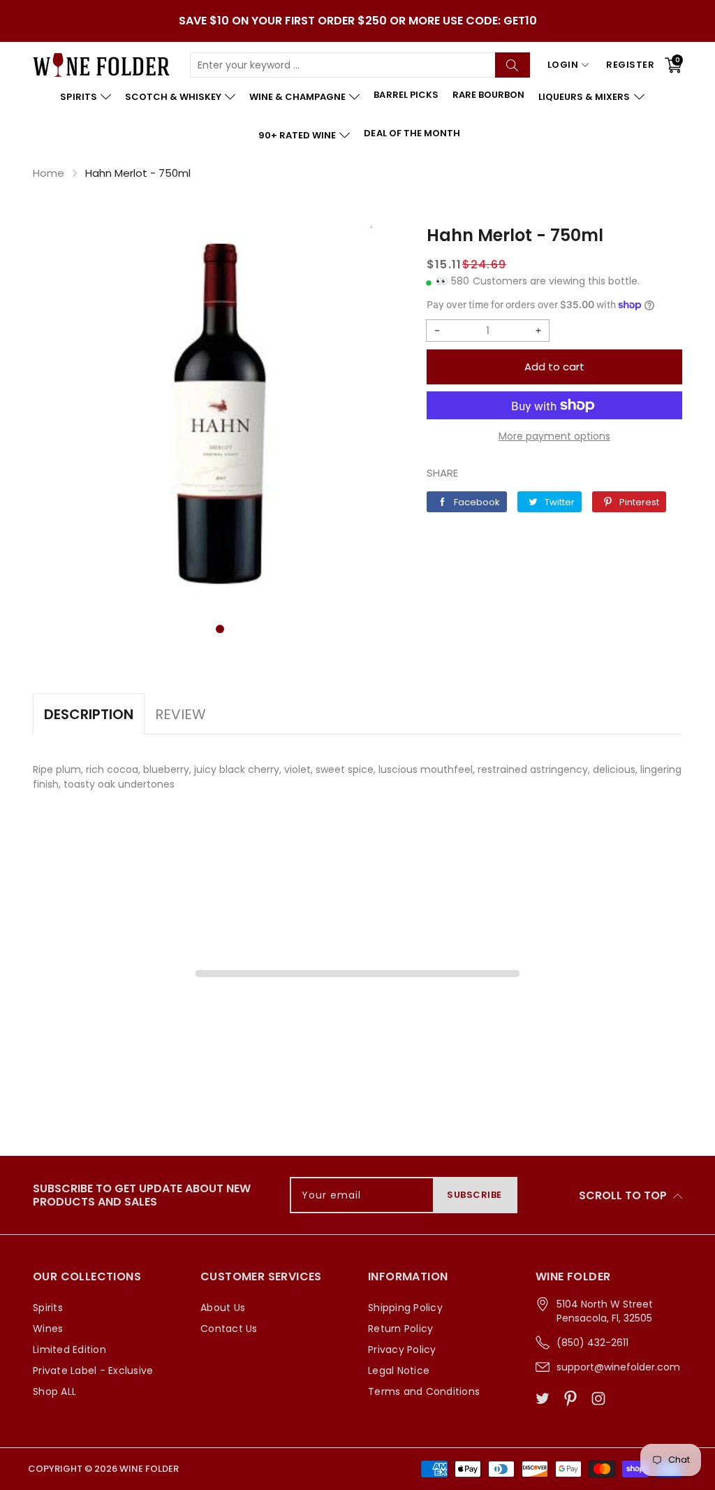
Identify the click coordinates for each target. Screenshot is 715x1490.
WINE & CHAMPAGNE (297, 96)
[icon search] (512, 65)
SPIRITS (78, 96)
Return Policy (400, 1329)
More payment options (554, 436)
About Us (222, 1308)
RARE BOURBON (488, 94)
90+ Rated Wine (297, 135)
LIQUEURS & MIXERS (584, 96)
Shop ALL (54, 1391)
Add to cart (554, 366)
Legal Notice (398, 1370)
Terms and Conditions (424, 1391)
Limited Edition (69, 1350)
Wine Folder (149, 1468)
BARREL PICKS (406, 94)
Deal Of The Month (411, 133)
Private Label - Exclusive (93, 1370)
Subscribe (474, 1194)
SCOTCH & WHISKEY (173, 96)
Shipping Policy (405, 1308)
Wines (48, 1329)
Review (180, 714)
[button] (219, 628)
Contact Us (229, 1329)
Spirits (48, 1308)
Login (563, 64)
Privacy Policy (402, 1350)
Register (630, 64)
